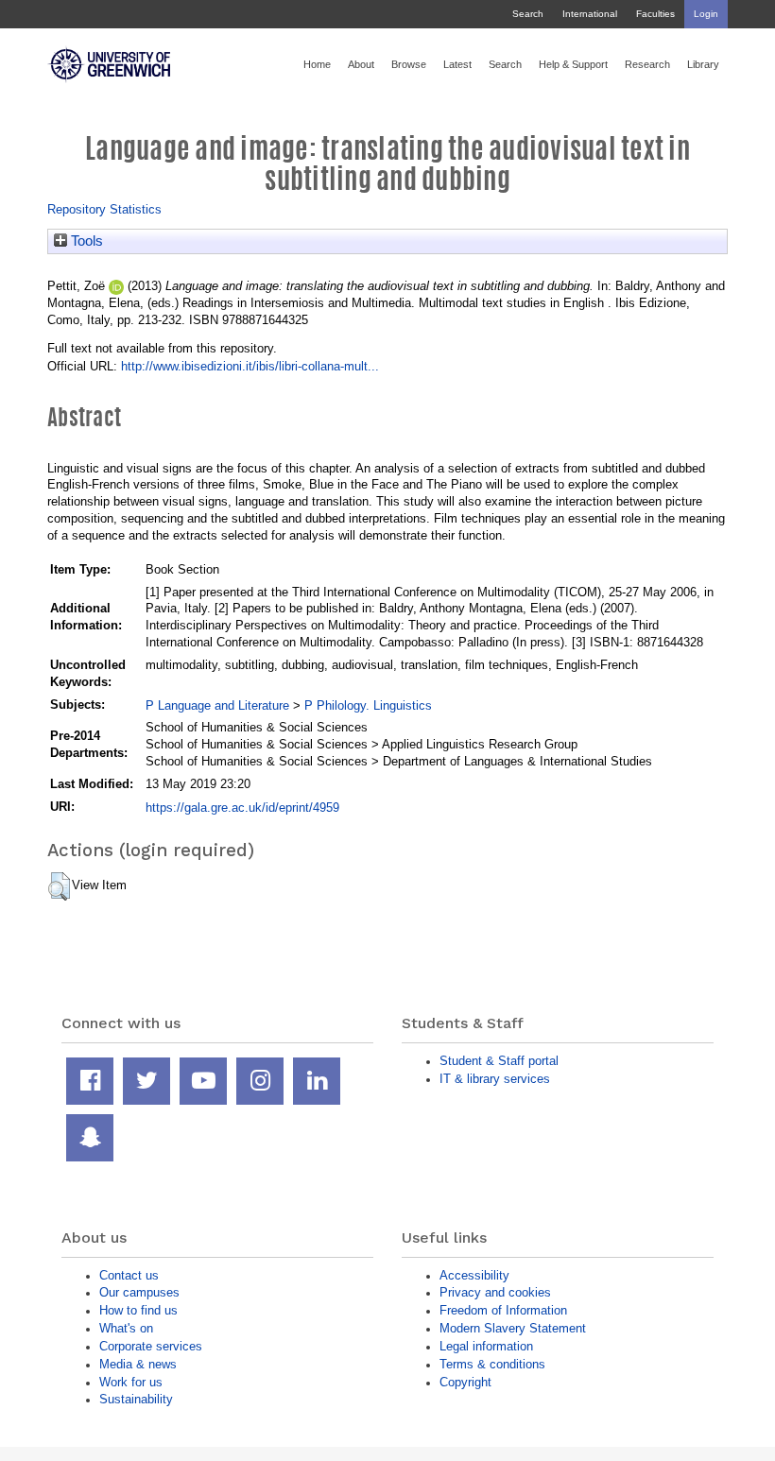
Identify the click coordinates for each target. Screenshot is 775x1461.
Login (706, 14)
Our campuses (139, 1292)
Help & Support (573, 64)
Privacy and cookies (495, 1292)
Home (317, 64)
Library (703, 64)
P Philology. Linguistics (368, 705)
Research (647, 64)
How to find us (138, 1310)
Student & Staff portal (499, 1061)
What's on (126, 1328)
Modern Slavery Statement (512, 1328)
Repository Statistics (104, 209)
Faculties (655, 14)
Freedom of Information (503, 1310)
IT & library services (494, 1079)
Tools (85, 241)
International (589, 14)
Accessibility (474, 1275)
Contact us (129, 1275)
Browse (408, 64)
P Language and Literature (217, 705)
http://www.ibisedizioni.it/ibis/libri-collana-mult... (250, 366)
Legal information (486, 1346)
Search (527, 14)
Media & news (138, 1364)
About (361, 64)
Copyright (465, 1382)
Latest (457, 64)
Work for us (131, 1382)
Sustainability (136, 1399)
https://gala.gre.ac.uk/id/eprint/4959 (242, 807)
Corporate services (150, 1346)
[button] (59, 886)
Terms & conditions (492, 1364)
